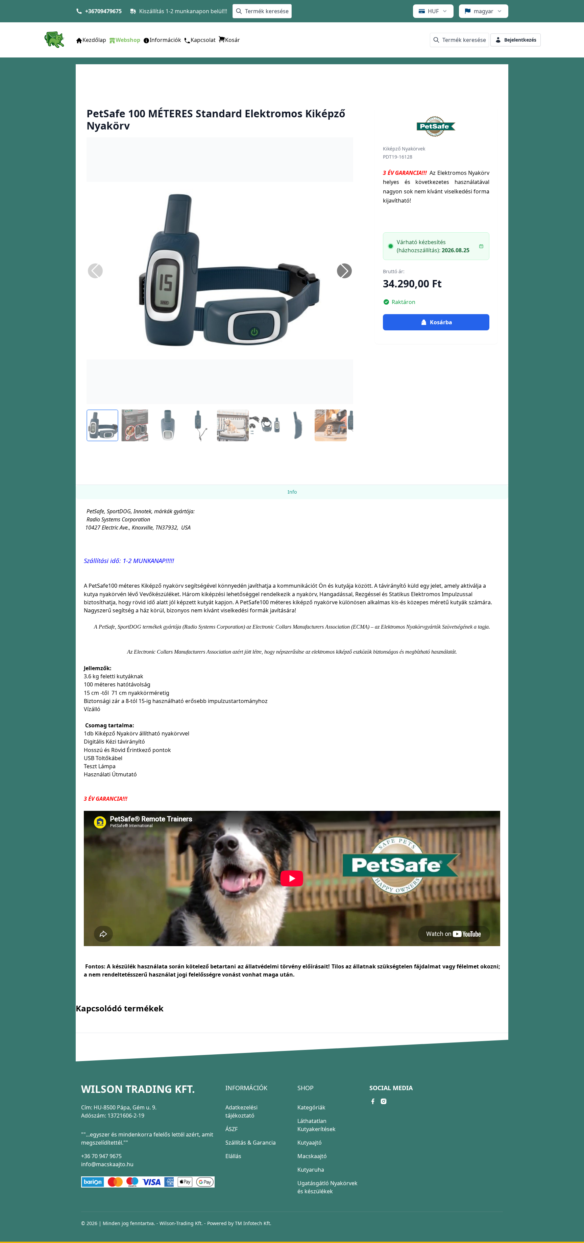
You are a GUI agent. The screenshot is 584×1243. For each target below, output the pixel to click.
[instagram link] (383, 1101)
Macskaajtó (312, 1156)
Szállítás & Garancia (250, 1142)
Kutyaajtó (309, 1142)
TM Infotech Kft (252, 1223)
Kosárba (441, 322)
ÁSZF (231, 1129)
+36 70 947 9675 (101, 1156)
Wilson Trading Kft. (138, 1089)
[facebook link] (372, 1101)
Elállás (233, 1156)
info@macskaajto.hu (107, 1164)
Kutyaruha (310, 1169)
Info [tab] (292, 492)
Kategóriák (311, 1107)
